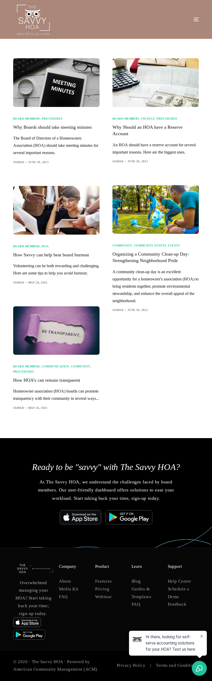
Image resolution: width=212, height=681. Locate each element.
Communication (55, 366)
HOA (45, 246)
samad (18, 162)
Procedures (52, 118)
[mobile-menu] (179, 19)
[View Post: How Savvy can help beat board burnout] (56, 210)
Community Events (150, 245)
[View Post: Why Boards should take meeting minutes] (56, 82)
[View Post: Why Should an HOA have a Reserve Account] (155, 82)
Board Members (26, 118)
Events (174, 245)
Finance (148, 118)
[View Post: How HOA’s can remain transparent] (56, 330)
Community (122, 245)
